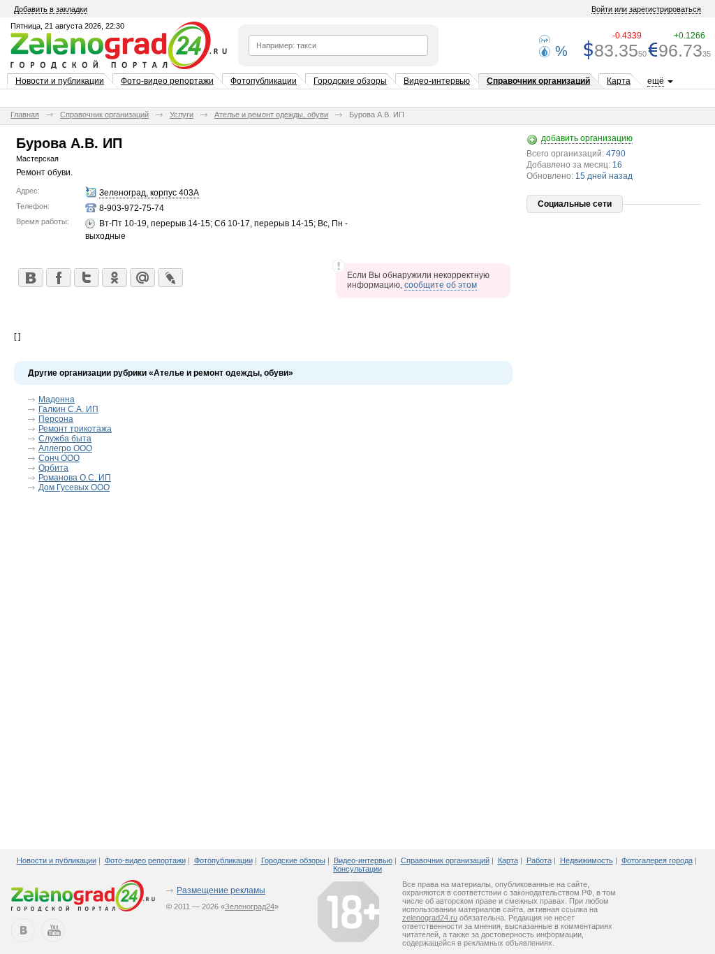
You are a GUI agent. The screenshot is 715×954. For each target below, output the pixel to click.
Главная (24, 114)
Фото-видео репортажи (167, 81)
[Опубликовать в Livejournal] (170, 277)
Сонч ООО (59, 458)
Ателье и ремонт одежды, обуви (271, 114)
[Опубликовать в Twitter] (86, 277)
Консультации (357, 869)
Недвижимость (586, 860)
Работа (539, 860)
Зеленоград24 (249, 906)
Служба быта (64, 438)
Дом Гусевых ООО (74, 487)
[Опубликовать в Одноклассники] (114, 277)
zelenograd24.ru (429, 917)
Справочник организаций (538, 81)
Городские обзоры (350, 81)
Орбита (53, 468)
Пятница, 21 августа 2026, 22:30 (67, 26)
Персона (55, 419)
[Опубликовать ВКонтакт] (30, 277)
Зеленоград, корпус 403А (149, 193)
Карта (619, 81)
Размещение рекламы (221, 890)
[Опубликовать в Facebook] (58, 277)
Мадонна (56, 399)
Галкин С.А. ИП (68, 409)
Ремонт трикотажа (75, 429)
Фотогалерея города (657, 860)
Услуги (181, 114)
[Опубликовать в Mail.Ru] (142, 277)
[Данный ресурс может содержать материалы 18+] (348, 911)
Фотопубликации (263, 81)
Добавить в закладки (50, 9)
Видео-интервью (437, 81)
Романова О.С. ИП (74, 478)
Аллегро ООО (65, 448)
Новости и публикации (59, 81)
